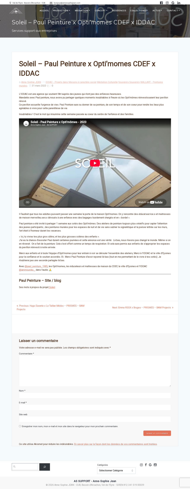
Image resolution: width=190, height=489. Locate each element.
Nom (22, 390)
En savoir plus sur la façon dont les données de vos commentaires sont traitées (115, 444)
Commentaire (26, 353)
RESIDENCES (119, 10)
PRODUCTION (60, 10)
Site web (23, 414)
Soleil (52, 287)
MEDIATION (81, 10)
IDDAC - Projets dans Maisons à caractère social (71, 82)
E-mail (23, 402)
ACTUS (156, 10)
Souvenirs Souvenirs (129, 82)
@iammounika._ (27, 269)
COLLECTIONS (138, 10)
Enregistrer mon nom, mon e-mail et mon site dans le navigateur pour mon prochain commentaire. (70, 426)
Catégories (102, 465)
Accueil (44, 10)
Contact (172, 10)
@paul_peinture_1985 (36, 266)
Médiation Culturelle (107, 82)
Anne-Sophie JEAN (31, 82)
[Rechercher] (44, 467)
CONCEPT (100, 10)
